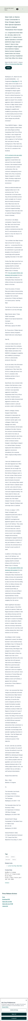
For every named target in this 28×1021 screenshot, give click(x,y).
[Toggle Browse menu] (22, 9)
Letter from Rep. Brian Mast (15, 866)
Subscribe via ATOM (7, 904)
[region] (14, 1009)
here (21, 309)
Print (3, 897)
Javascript (5, 906)
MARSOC (13, 856)
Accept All (14, 1018)
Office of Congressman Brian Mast (13, 64)
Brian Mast (15, 81)
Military (7, 856)
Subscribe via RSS (7, 901)
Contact (7, 882)
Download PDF (6, 899)
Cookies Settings (14, 1009)
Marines (14, 859)
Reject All (14, 1014)
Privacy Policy (5, 1007)
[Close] (26, 1000)
